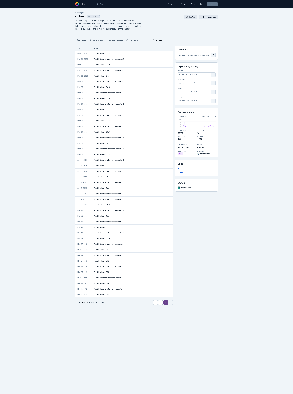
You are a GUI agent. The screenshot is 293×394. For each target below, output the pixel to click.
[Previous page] (155, 302)
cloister (80, 16)
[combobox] (119, 4)
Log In (212, 4)
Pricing (183, 4)
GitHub (180, 172)
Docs (193, 4)
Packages (172, 4)
